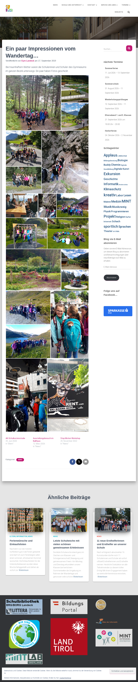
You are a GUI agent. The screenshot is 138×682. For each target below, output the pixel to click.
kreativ (110, 195)
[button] (83, 5)
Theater (108, 231)
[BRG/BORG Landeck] (9, 8)
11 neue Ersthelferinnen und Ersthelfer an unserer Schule (111, 544)
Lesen (127, 195)
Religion (120, 216)
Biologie (123, 160)
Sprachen (124, 226)
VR (114, 231)
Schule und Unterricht (72, 5)
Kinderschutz (123, 185)
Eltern (13, 536)
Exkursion (112, 174)
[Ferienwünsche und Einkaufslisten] (25, 520)
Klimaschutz (112, 189)
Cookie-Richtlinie (65, 678)
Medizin (116, 201)
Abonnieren (111, 278)
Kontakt (92, 5)
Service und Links (108, 5)
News (55, 5)
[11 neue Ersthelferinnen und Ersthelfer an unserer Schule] (112, 520)
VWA (117, 231)
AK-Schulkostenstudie (15, 438)
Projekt (110, 216)
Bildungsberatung (110, 161)
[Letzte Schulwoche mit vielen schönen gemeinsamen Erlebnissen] (69, 520)
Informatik (111, 184)
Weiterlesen (24, 570)
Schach (116, 221)
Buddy (107, 164)
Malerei (107, 202)
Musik (108, 207)
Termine (125, 5)
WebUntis (119, 12)
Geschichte (111, 179)
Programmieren (120, 211)
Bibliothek (123, 156)
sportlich (111, 226)
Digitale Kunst (121, 168)
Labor (119, 195)
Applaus (110, 155)
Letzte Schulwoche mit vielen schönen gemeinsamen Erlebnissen (68, 544)
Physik (107, 211)
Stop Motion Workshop (70, 438)
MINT (126, 201)
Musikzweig (119, 206)
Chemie (115, 164)
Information (21, 536)
